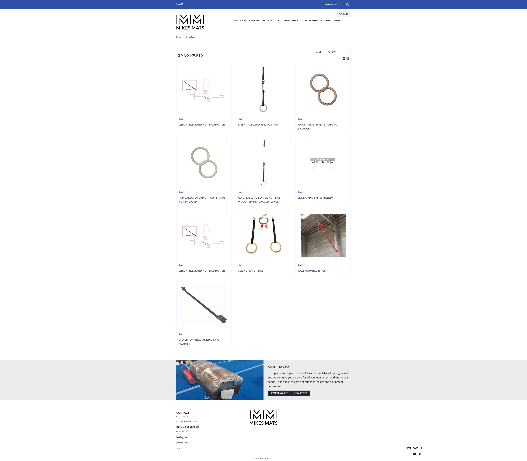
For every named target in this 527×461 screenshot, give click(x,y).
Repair (304, 20)
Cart (345, 14)
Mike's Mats (264, 458)
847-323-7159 (182, 416)
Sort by (319, 52)
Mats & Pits (268, 20)
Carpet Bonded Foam (287, 20)
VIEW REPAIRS (300, 393)
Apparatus (254, 20)
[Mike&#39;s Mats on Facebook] (414, 454)
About (243, 20)
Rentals (327, 20)
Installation (315, 20)
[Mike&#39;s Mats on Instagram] (419, 454)
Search (179, 448)
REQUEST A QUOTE (279, 393)
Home (179, 4)
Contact (337, 20)
